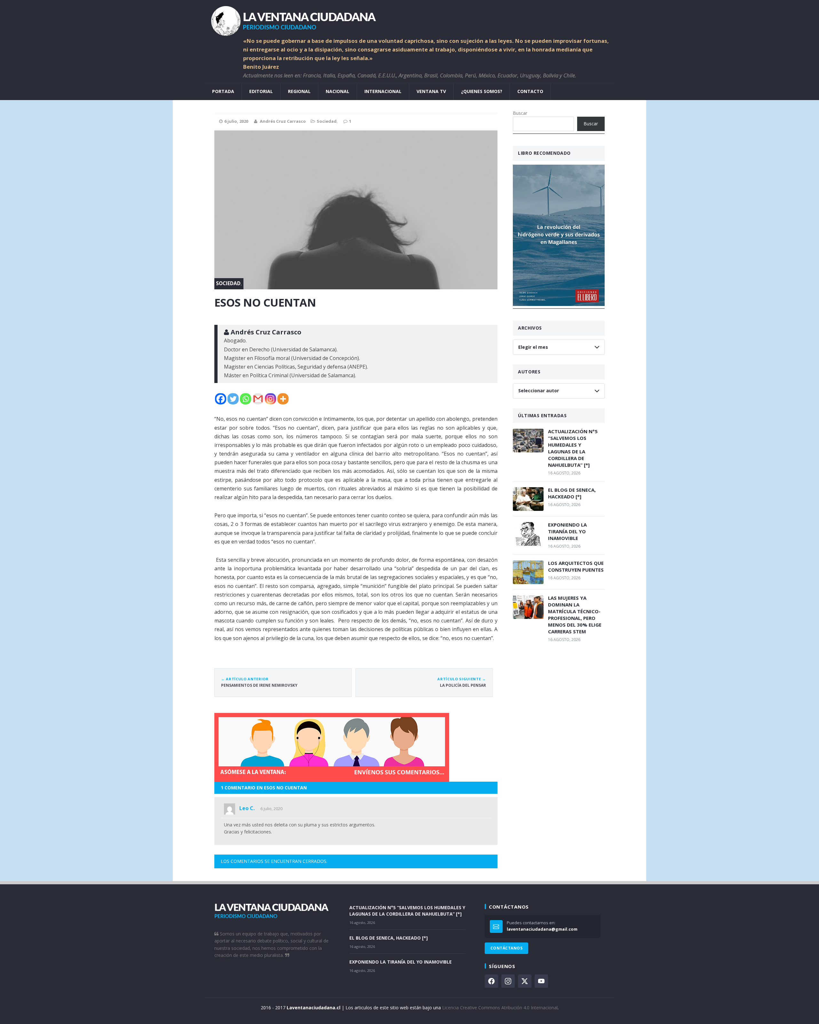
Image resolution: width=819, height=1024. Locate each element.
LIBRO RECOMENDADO (544, 153)
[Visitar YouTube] (541, 981)
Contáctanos (506, 948)
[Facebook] (220, 398)
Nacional (337, 91)
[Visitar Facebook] (491, 981)
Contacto (530, 91)
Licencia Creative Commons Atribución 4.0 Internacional (500, 1007)
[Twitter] (233, 398)
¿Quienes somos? (481, 91)
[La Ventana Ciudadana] (409, 18)
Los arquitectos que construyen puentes (576, 566)
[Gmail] (258, 398)
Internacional (383, 91)
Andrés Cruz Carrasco (283, 121)
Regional (299, 91)
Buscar (520, 113)
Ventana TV (431, 91)
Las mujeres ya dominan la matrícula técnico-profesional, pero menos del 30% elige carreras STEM (574, 615)
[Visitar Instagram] (508, 981)
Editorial (261, 91)
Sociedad (327, 121)
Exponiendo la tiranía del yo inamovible (567, 531)
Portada (223, 91)
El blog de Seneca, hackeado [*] (572, 493)
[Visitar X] (524, 981)
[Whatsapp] (245, 398)
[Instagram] (270, 398)
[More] (283, 398)
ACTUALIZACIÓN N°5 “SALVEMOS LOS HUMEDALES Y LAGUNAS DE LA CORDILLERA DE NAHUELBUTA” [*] (573, 448)
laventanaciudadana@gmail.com (542, 929)
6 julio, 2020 (271, 808)
